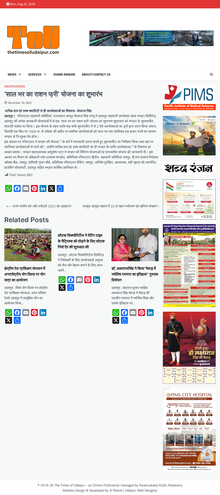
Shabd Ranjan (64, 74)
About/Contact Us (96, 74)
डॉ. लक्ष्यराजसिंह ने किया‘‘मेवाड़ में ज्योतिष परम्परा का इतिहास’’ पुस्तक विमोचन (135, 274)
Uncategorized (14, 86)
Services (34, 74)
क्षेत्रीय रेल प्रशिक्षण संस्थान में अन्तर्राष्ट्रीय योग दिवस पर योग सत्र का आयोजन (24, 274)
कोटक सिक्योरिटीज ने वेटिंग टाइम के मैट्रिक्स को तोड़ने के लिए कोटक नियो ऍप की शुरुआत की (81, 241)
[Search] (211, 74)
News (12, 74)
